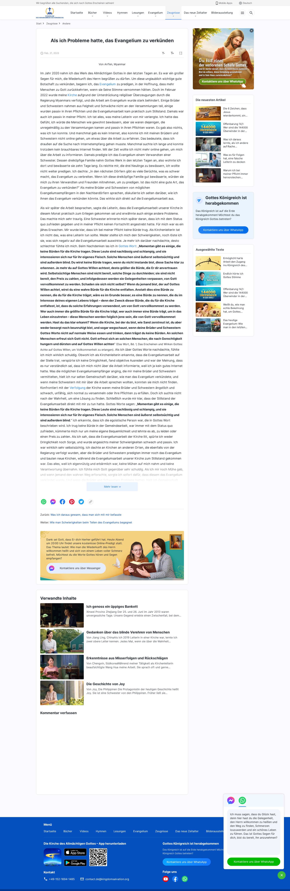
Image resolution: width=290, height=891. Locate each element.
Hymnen (122, 12)
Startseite (76, 12)
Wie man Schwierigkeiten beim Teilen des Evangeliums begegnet (91, 522)
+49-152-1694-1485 (62, 879)
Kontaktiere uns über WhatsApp (223, 230)
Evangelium (155, 12)
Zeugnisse (173, 12)
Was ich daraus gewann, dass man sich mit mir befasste (86, 514)
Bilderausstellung (222, 12)
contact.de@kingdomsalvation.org (107, 879)
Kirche (72, 95)
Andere (66, 23)
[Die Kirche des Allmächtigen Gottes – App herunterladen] (52, 857)
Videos (107, 12)
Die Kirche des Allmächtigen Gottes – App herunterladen (85, 843)
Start (38, 23)
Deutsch (247, 3)
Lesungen (138, 12)
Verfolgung (77, 387)
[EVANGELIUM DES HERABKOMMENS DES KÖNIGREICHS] (49, 12)
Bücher (92, 12)
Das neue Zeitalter (195, 12)
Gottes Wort (127, 246)
